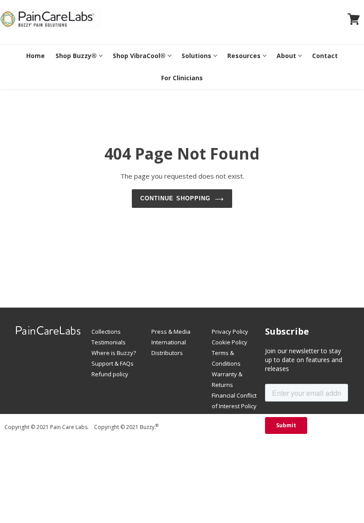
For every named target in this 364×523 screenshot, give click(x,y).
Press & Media (170, 332)
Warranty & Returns (227, 379)
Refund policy (109, 374)
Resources (244, 55)
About (286, 55)
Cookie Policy (229, 342)
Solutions (196, 55)
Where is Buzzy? (113, 353)
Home (35, 55)
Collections (106, 332)
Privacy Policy (230, 332)
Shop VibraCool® (139, 55)
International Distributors (168, 347)
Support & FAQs (112, 363)
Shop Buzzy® (76, 55)
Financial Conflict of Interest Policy (234, 400)
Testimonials (108, 342)
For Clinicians (182, 78)
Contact (325, 55)
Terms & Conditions (226, 358)
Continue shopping (175, 198)
